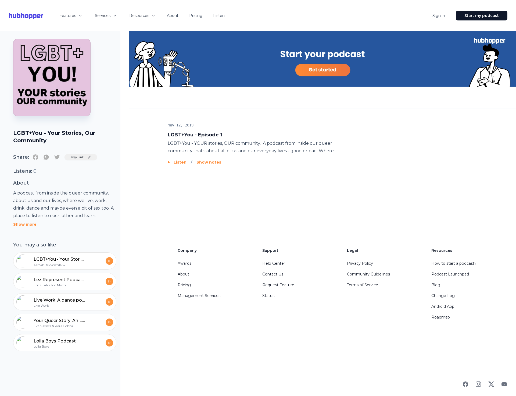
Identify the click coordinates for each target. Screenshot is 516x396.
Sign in (438, 15)
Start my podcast (481, 15)
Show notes (208, 162)
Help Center (273, 263)
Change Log (443, 295)
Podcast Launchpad (450, 274)
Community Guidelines (368, 274)
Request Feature (278, 284)
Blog (435, 284)
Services (102, 15)
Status (268, 295)
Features (67, 15)
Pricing (195, 15)
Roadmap (440, 317)
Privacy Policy (360, 263)
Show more (25, 224)
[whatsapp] (46, 157)
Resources (139, 15)
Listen (219, 15)
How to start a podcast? (453, 263)
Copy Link (77, 156)
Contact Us (272, 274)
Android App (442, 306)
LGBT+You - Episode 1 (195, 135)
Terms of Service (362, 284)
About (172, 15)
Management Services (199, 295)
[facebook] (35, 157)
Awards (184, 263)
